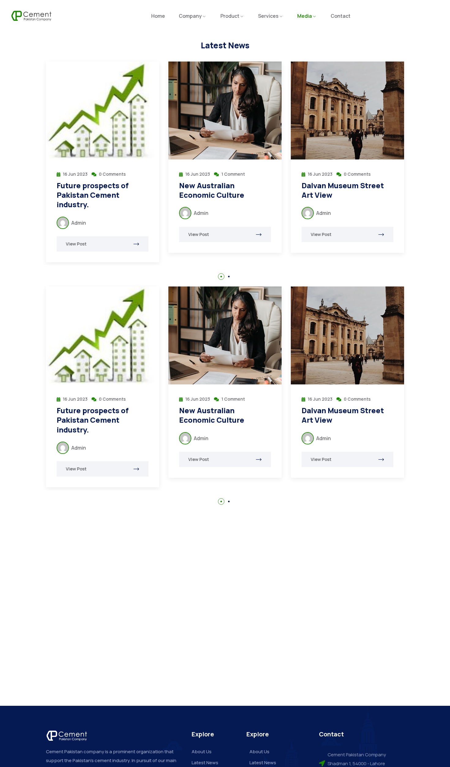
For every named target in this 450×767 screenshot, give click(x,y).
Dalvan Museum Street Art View (222, 190)
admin (80, 213)
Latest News (205, 762)
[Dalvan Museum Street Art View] (227, 110)
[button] (221, 276)
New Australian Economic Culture (91, 190)
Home (158, 16)
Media (304, 16)
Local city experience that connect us (342, 190)
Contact (341, 16)
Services (268, 16)
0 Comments (236, 174)
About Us (202, 751)
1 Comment (113, 174)
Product (229, 16)
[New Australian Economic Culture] (104, 110)
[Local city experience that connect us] (349, 110)
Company (190, 16)
